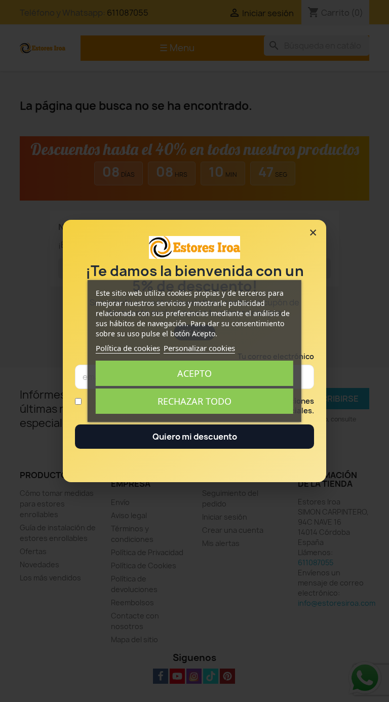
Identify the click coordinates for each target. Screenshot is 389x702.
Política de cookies (128, 348)
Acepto (194, 373)
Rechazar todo (194, 401)
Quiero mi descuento (194, 436)
